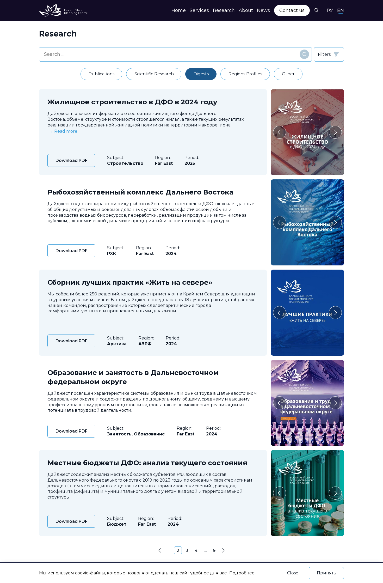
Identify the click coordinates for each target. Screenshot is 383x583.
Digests (201, 73)
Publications (101, 73)
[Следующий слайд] (335, 132)
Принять (326, 572)
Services (199, 10)
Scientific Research (154, 73)
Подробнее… (243, 572)
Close (292, 572)
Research (224, 10)
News (263, 10)
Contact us (292, 10)
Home (178, 10)
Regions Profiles (245, 73)
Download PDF (71, 160)
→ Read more (63, 131)
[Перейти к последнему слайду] (279, 132)
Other (288, 73)
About (246, 10)
